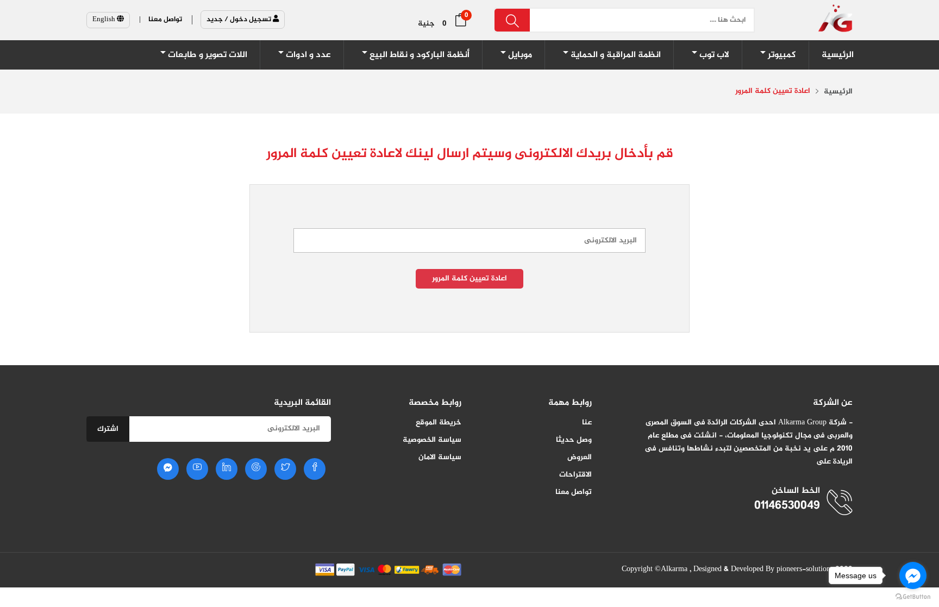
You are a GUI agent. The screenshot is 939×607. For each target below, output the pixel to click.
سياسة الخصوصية (432, 440)
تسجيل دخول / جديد (239, 20)
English (104, 20)
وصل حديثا (574, 440)
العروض (579, 457)
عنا (587, 422)
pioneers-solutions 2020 (815, 569)
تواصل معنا (573, 492)
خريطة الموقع (438, 422)
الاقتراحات (575, 474)
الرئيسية (838, 91)
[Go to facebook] (913, 575)
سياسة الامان (439, 457)
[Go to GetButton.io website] (913, 596)
